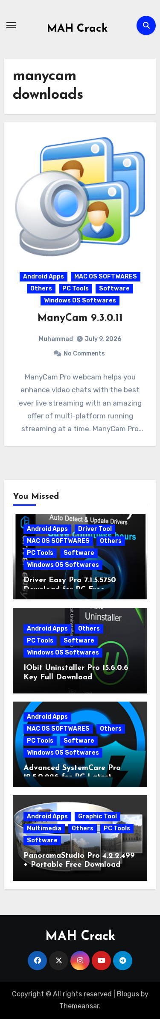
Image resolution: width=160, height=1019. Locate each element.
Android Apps (43, 276)
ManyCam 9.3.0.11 (80, 318)
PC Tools (75, 288)
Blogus (128, 994)
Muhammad (56, 339)
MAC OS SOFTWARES (105, 276)
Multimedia (44, 828)
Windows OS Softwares (80, 300)
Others (41, 288)
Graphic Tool (97, 816)
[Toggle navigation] (11, 25)
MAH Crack (77, 29)
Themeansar (79, 1006)
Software (114, 288)
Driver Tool (95, 529)
